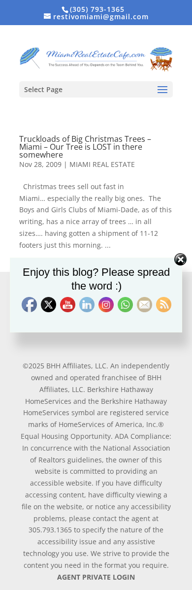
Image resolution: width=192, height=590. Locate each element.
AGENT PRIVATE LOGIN (96, 577)
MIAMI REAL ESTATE (102, 164)
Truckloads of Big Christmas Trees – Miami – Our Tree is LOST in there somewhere (85, 146)
